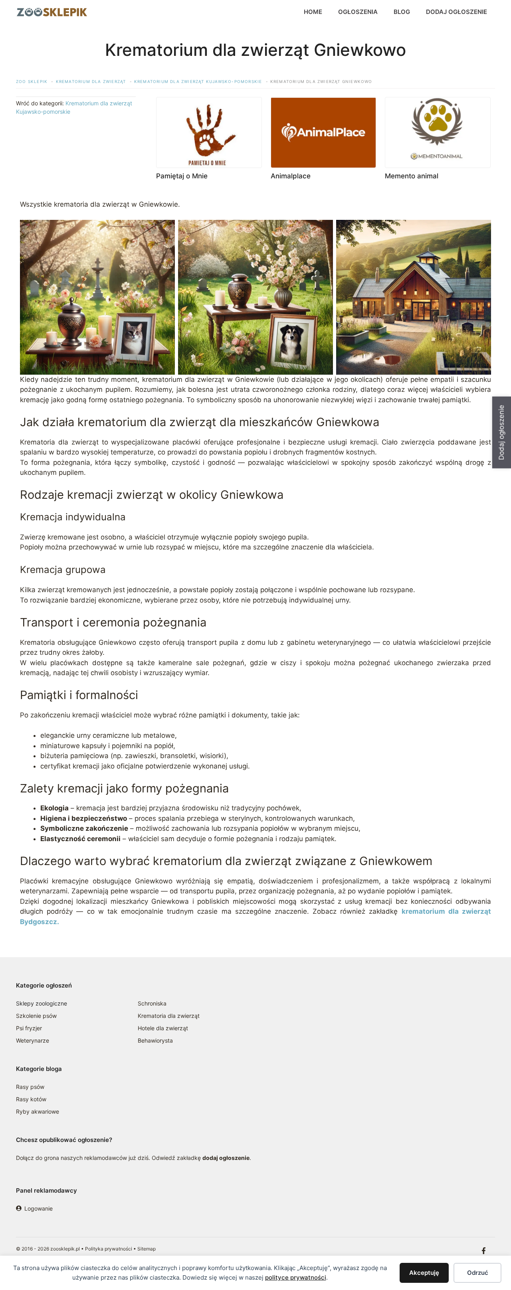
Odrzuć (477, 1272)
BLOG (402, 12)
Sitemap (146, 1249)
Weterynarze (32, 1040)
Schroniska (152, 1003)
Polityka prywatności (108, 1249)
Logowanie (38, 1208)
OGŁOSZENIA (358, 12)
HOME (313, 12)
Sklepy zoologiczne (41, 1003)
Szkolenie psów (36, 1015)
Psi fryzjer (29, 1028)
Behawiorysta (155, 1040)
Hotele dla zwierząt (163, 1028)
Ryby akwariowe (37, 1111)
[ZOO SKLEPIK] (52, 12)
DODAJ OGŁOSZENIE (456, 12)
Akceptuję (424, 1272)
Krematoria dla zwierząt (169, 1015)
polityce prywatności (295, 1277)
